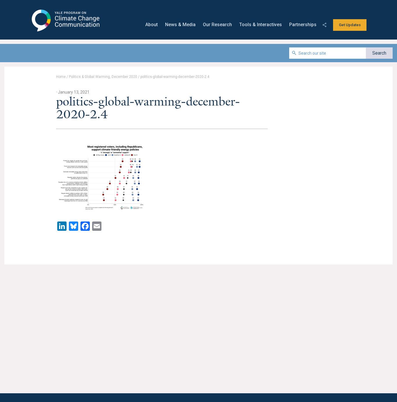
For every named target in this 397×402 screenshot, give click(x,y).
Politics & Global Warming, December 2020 (103, 77)
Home (61, 77)
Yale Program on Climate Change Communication (65, 21)
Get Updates (350, 25)
